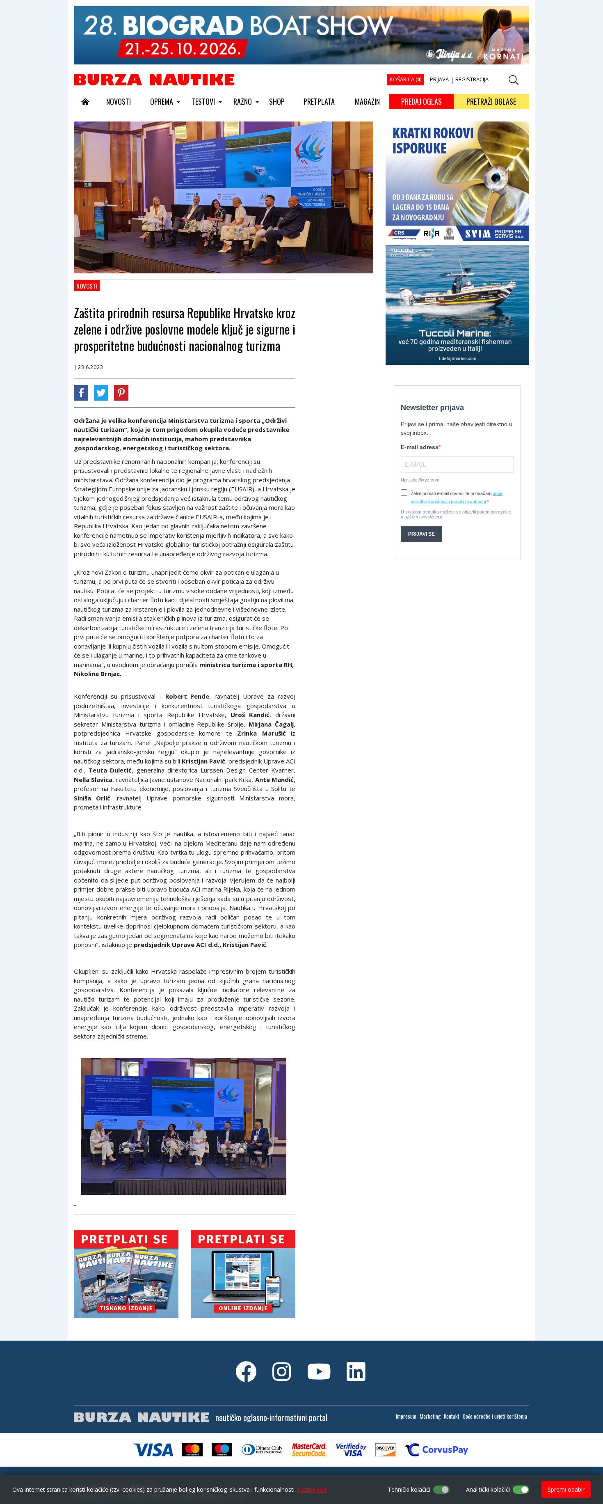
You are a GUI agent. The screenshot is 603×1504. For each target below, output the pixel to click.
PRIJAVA (439, 79)
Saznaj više (312, 1489)
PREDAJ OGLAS (421, 101)
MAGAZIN (367, 101)
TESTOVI (203, 101)
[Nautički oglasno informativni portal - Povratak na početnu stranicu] (154, 79)
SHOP (277, 101)
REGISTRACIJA (472, 79)
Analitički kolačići (488, 1489)
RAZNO (242, 101)
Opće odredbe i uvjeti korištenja (495, 1416)
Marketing (430, 1416)
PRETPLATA (319, 101)
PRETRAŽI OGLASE (491, 101)
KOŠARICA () (405, 79)
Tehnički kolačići (409, 1489)
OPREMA (161, 101)
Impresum (406, 1416)
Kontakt (451, 1416)
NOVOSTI (118, 101)
